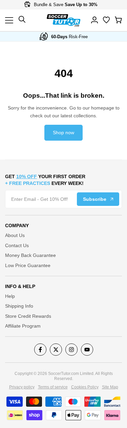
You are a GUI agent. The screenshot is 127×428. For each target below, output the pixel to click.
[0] (118, 20)
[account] (94, 20)
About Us (15, 235)
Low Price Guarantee (27, 265)
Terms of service (53, 387)
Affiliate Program (23, 326)
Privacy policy (22, 387)
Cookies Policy (85, 387)
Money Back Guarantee (30, 255)
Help (10, 296)
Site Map (110, 387)
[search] (106, 20)
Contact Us (17, 245)
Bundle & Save (65, 4)
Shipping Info (19, 306)
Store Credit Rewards (28, 316)
